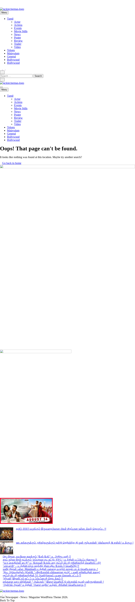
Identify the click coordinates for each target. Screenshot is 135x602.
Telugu (11, 50)
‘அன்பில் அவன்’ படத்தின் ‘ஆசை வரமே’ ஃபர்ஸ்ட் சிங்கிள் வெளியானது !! (44, 584)
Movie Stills (20, 31)
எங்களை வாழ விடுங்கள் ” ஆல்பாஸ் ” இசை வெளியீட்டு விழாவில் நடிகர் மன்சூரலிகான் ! (53, 581)
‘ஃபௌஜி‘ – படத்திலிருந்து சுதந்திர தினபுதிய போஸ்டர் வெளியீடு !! (41, 565)
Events (18, 28)
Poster (17, 37)
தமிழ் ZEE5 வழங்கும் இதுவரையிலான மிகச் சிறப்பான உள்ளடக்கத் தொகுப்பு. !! (61, 528)
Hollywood (13, 62)
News (17, 34)
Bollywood (13, 59)
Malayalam (13, 53)
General (11, 56)
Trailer (17, 43)
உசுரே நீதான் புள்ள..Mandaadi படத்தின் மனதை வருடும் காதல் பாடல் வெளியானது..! (50, 569)
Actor (17, 21)
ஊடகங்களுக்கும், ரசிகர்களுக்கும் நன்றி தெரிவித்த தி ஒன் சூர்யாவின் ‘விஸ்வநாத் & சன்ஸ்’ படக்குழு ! (74, 542)
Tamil (10, 18)
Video (17, 47)
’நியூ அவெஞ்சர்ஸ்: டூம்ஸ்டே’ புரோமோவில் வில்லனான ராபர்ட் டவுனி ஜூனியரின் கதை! (51, 572)
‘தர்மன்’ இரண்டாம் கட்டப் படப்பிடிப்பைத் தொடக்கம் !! (33, 578)
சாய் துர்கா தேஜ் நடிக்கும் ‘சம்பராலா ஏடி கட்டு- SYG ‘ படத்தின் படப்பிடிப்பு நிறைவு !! (50, 559)
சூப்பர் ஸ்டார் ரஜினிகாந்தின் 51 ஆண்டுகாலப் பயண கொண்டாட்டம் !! (42, 575)
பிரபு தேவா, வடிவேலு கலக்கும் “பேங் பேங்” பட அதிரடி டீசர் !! (37, 556)
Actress (18, 24)
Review (18, 40)
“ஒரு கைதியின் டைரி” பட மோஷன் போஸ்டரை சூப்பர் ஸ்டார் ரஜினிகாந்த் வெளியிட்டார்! (52, 562)
